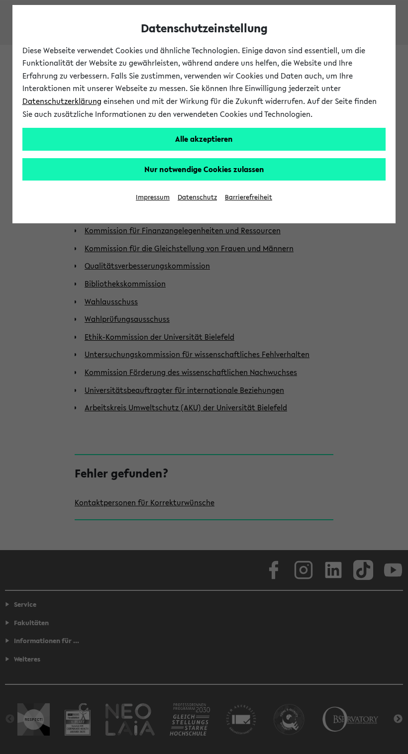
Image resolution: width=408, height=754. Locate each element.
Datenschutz (197, 197)
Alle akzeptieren (204, 138)
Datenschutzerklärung (62, 100)
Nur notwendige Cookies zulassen (204, 169)
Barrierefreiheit (248, 197)
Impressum (153, 197)
